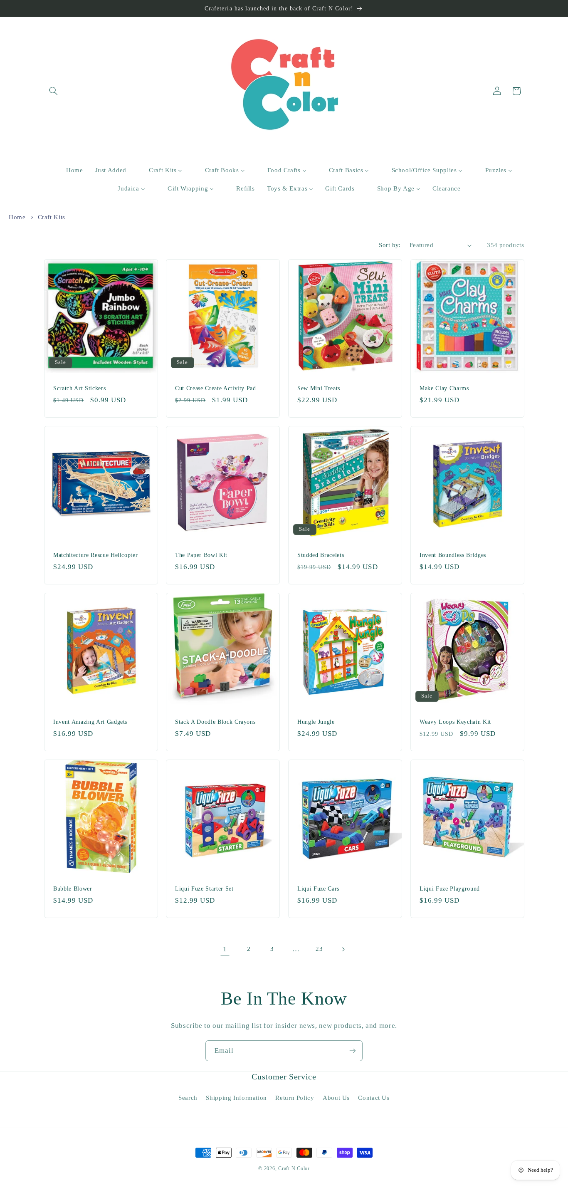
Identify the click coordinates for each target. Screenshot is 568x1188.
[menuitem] (69, 170)
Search (188, 1097)
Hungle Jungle (316, 721)
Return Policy (294, 1097)
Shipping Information (236, 1097)
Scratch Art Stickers (79, 388)
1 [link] (225, 949)
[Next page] (343, 949)
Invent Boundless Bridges (453, 555)
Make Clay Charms (444, 388)
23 (319, 948)
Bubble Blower (72, 888)
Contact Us (373, 1097)
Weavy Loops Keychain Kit (455, 721)
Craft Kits (51, 217)
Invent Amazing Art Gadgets (90, 721)
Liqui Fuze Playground (450, 888)
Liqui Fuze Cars (318, 888)
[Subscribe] (352, 1050)
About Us (336, 1097)
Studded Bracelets (320, 555)
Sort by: (389, 245)
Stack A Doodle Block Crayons (215, 721)
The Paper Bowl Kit (201, 555)
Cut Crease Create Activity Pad (215, 388)
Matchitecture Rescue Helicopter (95, 555)
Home (17, 217)
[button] (53, 91)
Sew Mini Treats (318, 388)
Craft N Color (294, 1168)
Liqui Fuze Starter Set (204, 888)
